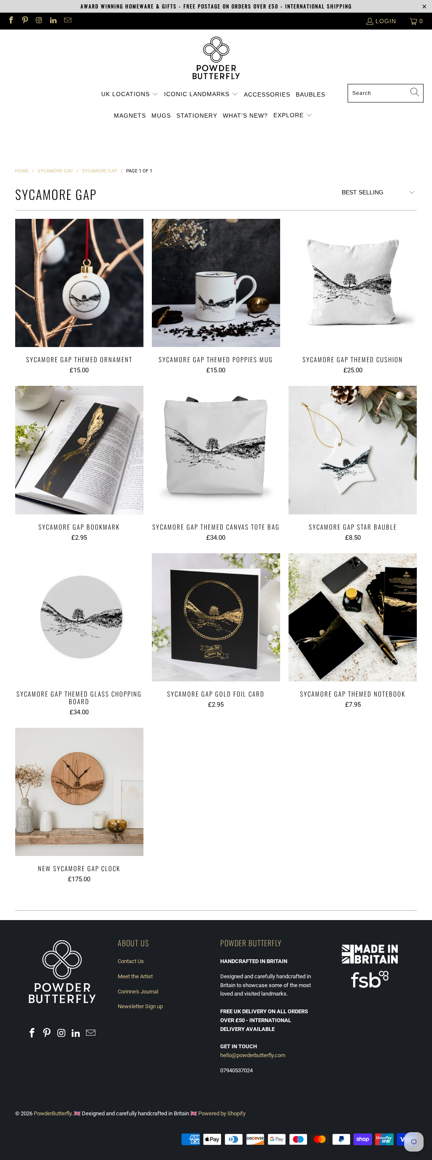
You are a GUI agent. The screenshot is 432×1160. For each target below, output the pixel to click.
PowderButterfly (52, 1113)
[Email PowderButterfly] (67, 21)
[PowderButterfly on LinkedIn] (53, 21)
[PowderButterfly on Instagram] (39, 21)
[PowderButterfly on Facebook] (10, 21)
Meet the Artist (135, 976)
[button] (130, 94)
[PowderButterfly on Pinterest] (25, 21)
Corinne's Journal (138, 991)
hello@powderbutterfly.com (252, 1055)
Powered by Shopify (222, 1113)
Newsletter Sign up (140, 1006)
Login (385, 21)
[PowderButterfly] (216, 59)
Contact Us (131, 961)
